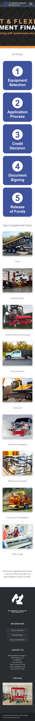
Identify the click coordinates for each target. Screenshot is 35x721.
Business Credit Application (17, 639)
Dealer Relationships (17, 635)
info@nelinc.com (19, 666)
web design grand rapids (13, 717)
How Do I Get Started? (18, 630)
